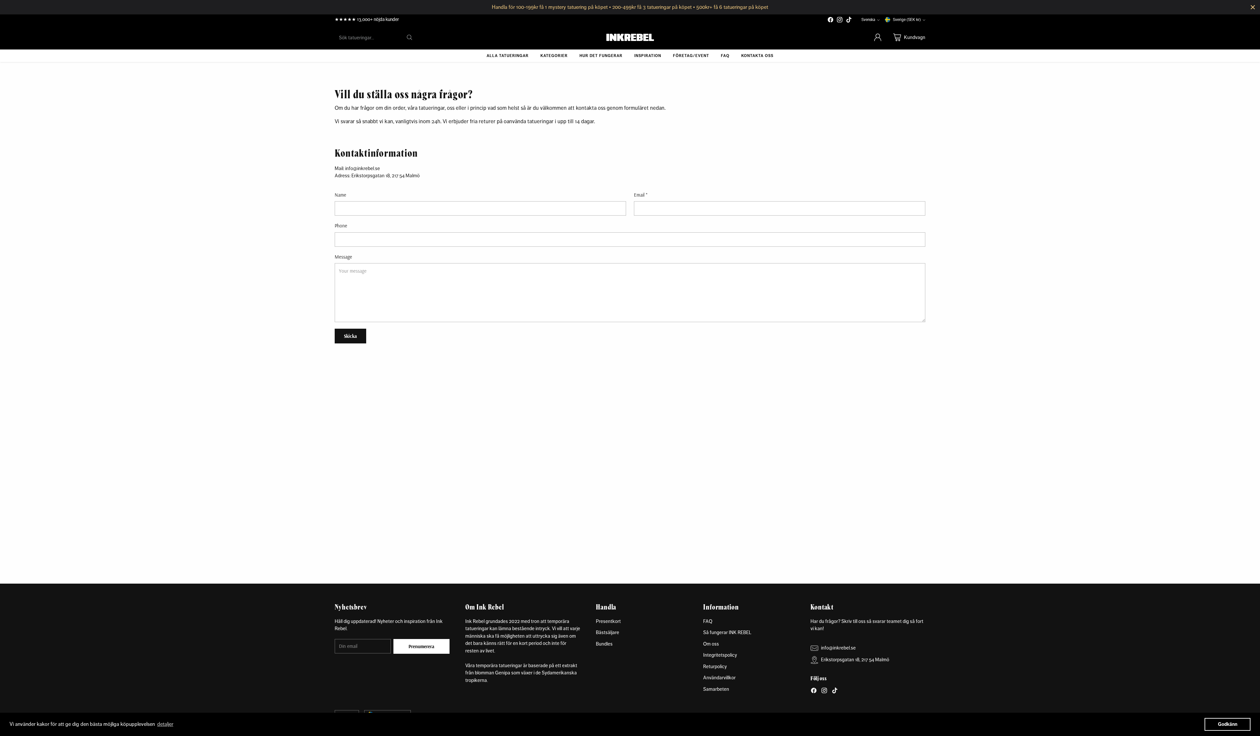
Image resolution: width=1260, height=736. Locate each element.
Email (640, 195)
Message (343, 257)
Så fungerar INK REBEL (727, 632)
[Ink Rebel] (630, 37)
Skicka (350, 336)
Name (340, 195)
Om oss (711, 644)
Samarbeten (716, 689)
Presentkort (608, 621)
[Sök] (409, 37)
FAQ (707, 621)
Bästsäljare (607, 632)
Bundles (604, 644)
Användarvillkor (719, 677)
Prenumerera (421, 646)
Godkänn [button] (1227, 724)
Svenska (868, 19)
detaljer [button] (165, 724)
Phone (341, 226)
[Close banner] (1253, 7)
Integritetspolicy (720, 655)
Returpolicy (715, 666)
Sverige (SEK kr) (907, 19)
